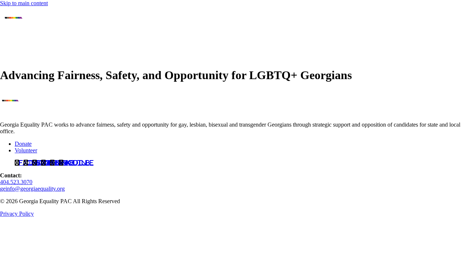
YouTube (78, 163)
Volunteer (26, 150)
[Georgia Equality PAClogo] (18, 57)
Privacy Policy (17, 214)
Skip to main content (24, 3)
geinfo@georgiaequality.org (32, 189)
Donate (23, 144)
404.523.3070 (16, 182)
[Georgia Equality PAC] (27, 112)
